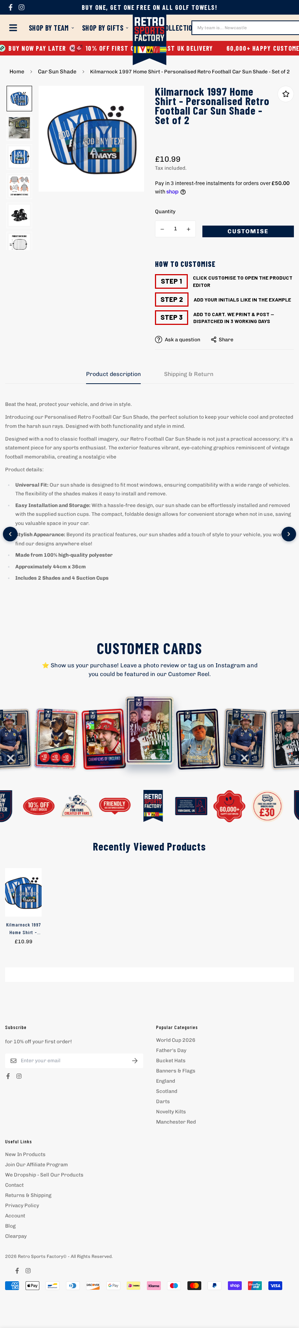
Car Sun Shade (57, 71)
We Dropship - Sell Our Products (44, 1175)
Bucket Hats (171, 1061)
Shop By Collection (166, 27)
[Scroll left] (10, 534)
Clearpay (16, 1236)
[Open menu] (14, 27)
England (165, 1081)
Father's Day (171, 1050)
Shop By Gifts (102, 27)
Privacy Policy (22, 1205)
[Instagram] (21, 7)
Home (16, 71)
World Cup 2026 (175, 1040)
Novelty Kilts (171, 1112)
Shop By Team (49, 27)
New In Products (25, 1154)
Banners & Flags (175, 1071)
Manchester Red (176, 1122)
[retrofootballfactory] (149, 41)
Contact (14, 1185)
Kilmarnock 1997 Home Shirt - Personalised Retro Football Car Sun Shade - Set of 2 (23, 928)
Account (15, 1216)
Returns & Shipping (28, 1195)
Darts (163, 1101)
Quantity (165, 211)
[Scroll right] (288, 534)
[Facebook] (10, 7)
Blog (10, 1226)
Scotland (166, 1091)
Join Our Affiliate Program (36, 1165)
